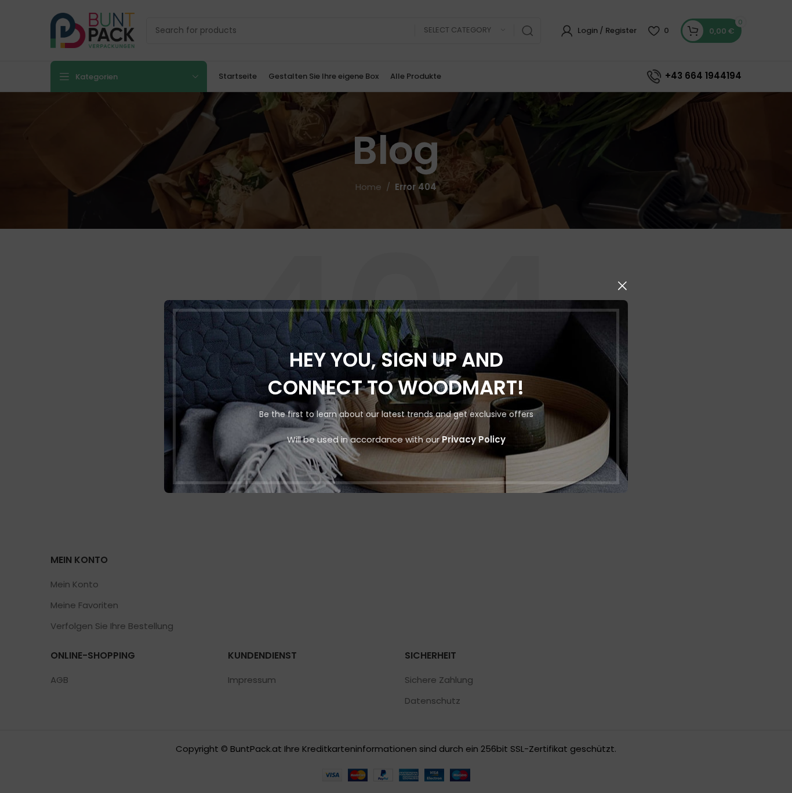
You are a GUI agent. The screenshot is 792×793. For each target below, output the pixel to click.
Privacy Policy (474, 439)
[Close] (622, 285)
